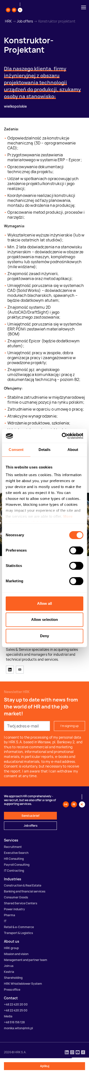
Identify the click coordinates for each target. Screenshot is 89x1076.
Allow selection (44, 619)
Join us (8, 966)
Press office (12, 989)
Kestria (9, 972)
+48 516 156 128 (14, 1022)
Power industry (14, 909)
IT (5, 921)
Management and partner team (25, 960)
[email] (20, 669)
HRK (8, 21)
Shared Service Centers (20, 903)
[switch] (76, 550)
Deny (44, 636)
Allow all (44, 603)
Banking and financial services (24, 891)
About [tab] (72, 449)
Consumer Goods (16, 897)
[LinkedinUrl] (67, 1052)
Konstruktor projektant (56, 21)
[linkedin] (10, 669)
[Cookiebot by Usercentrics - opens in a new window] (62, 436)
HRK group (11, 948)
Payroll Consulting (16, 865)
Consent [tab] (16, 449)
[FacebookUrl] (83, 1052)
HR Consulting (14, 859)
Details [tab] (45, 449)
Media (8, 1016)
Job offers (25, 21)
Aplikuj (44, 1066)
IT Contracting (14, 870)
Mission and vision (16, 954)
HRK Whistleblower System (23, 984)
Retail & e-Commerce (19, 927)
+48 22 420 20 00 (16, 1004)
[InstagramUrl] (72, 1052)
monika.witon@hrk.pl (18, 1028)
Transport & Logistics (18, 933)
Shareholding (13, 978)
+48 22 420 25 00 (15, 1010)
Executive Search (16, 853)
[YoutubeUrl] (78, 1052)
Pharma (9, 915)
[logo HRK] (14, 7)
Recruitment (13, 847)
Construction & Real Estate (22, 885)
